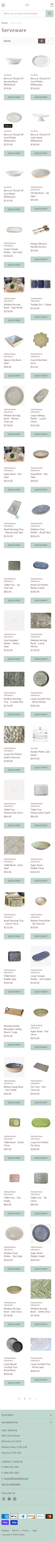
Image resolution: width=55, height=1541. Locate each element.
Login (34, 1530)
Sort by (7, 41)
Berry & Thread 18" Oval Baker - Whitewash (14, 193)
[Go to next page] (36, 1398)
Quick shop (14, 97)
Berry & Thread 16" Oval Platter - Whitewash (41, 81)
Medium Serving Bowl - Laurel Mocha (39, 643)
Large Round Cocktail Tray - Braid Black (11, 1367)
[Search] (50, 13)
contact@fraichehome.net (16, 1478)
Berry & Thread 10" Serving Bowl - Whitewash (14, 81)
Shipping (5, 1530)
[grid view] (41, 41)
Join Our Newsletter (11, 1484)
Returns (15, 1530)
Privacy (25, 1530)
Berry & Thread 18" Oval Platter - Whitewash (14, 137)
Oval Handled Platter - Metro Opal (11, 643)
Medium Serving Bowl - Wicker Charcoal (12, 418)
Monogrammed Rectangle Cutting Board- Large (13, 1028)
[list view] (48, 41)
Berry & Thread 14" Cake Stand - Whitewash (41, 137)
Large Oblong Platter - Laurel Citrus (38, 418)
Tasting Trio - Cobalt (41, 304)
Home (5, 23)
